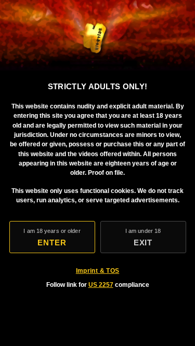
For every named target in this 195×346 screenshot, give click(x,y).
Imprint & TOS (98, 271)
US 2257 (100, 285)
